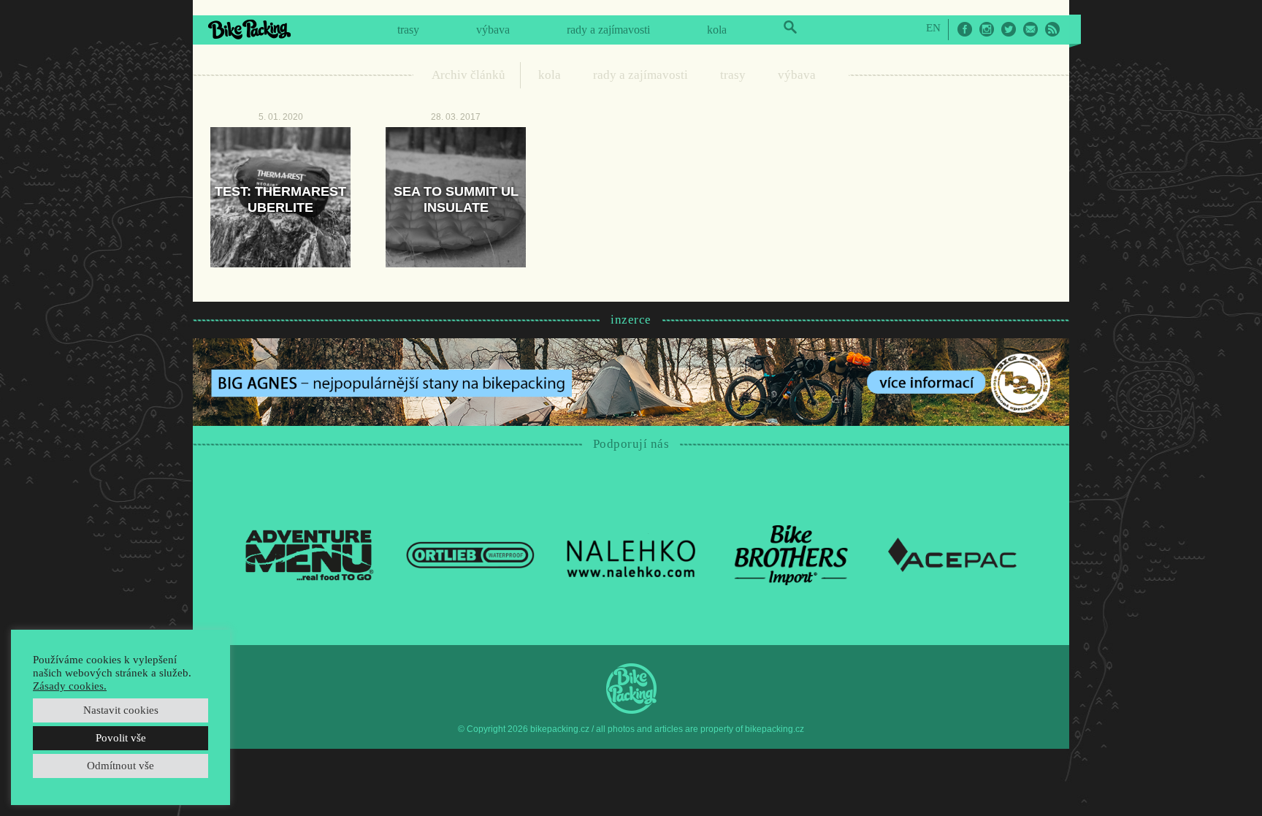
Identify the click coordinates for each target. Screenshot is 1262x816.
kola (717, 29)
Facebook (964, 29)
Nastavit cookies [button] (120, 710)
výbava (493, 29)
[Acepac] (952, 554)
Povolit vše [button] (121, 738)
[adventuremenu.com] (309, 554)
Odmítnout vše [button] (120, 765)
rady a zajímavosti (608, 29)
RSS (1052, 29)
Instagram (986, 29)
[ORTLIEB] (470, 554)
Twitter (1008, 29)
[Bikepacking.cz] (249, 29)
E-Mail (1030, 29)
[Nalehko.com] (631, 554)
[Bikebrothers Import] (791, 554)
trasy (408, 29)
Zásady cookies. (70, 686)
